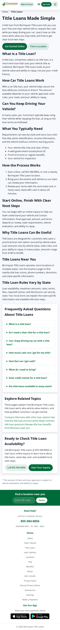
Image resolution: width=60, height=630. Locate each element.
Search (42, 500)
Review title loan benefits (38, 424)
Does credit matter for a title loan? (28, 377)
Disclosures (30, 590)
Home (5, 11)
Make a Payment (30, 599)
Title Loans (30, 547)
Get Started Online (15, 46)
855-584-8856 (30, 521)
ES (39, 4)
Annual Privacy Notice (30, 585)
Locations (30, 557)
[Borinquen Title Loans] (10, 4)
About (30, 571)
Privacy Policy (30, 580)
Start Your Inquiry (40, 467)
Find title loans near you (17, 427)
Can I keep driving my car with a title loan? (28, 342)
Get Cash (46, 4)
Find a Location (38, 46)
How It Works (30, 543)
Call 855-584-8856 (16, 467)
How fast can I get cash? (22, 361)
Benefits (30, 566)
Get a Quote (30, 576)
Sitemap (30, 595)
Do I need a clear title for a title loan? (29, 332)
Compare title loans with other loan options (28, 417)
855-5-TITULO (27, 4)
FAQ (30, 562)
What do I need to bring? (22, 369)
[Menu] (55, 4)
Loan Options (30, 552)
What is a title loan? (20, 324)
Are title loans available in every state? (30, 386)
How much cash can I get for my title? (30, 352)
